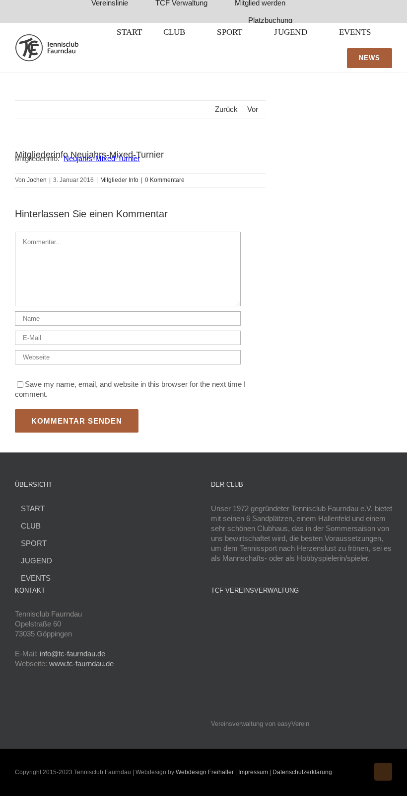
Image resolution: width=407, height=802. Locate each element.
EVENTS (36, 578)
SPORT (34, 543)
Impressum (254, 772)
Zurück (226, 109)
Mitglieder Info (119, 180)
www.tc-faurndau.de (81, 663)
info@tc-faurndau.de (72, 653)
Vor (252, 109)
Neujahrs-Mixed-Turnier (102, 158)
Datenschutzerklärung (302, 772)
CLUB (31, 526)
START (33, 508)
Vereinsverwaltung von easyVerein (260, 723)
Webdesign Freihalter (205, 772)
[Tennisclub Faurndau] (46, 37)
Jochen (37, 180)
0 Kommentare (165, 180)
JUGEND (36, 560)
